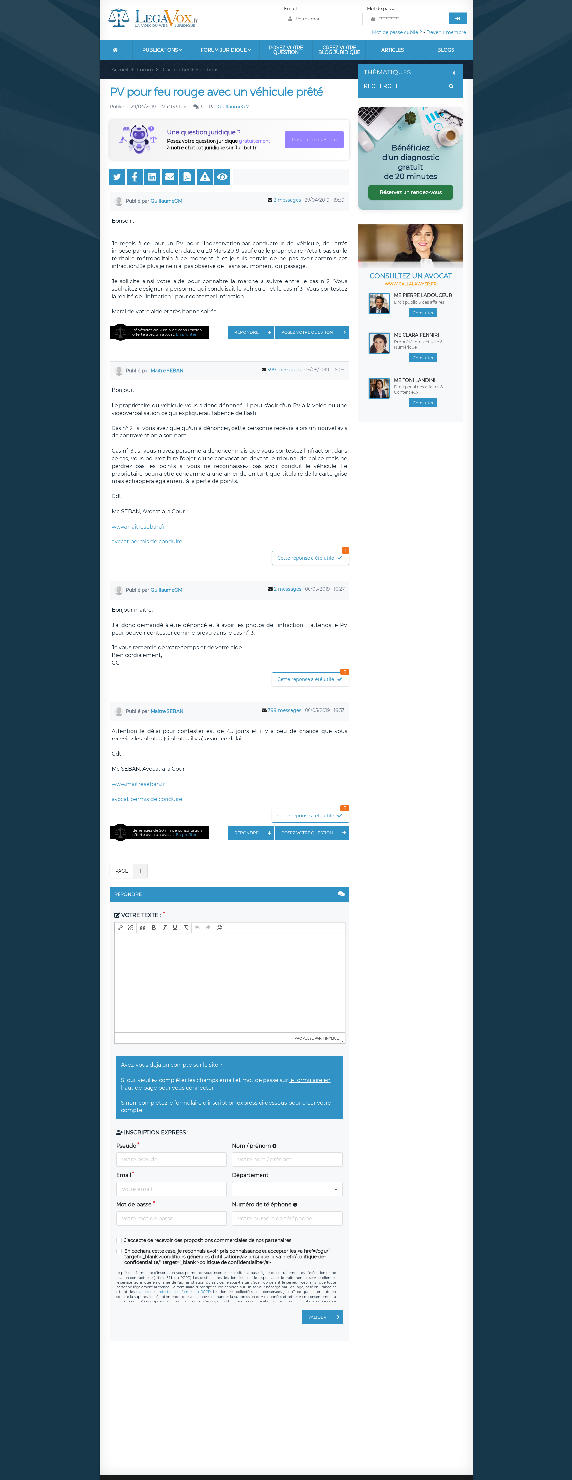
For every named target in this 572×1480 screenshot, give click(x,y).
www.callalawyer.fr (411, 283)
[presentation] (120, 928)
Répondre (246, 332)
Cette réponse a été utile (311, 556)
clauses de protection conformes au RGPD (173, 1292)
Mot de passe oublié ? (397, 32)
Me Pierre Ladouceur (423, 295)
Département (250, 1175)
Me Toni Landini (414, 380)
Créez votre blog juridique (339, 50)
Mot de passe (381, 8)
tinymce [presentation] (331, 1038)
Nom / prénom (252, 1146)
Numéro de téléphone (262, 1204)
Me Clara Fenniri (416, 335)
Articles (392, 50)
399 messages (284, 370)
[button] (120, 927)
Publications (160, 50)
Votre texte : (141, 915)
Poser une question (314, 140)
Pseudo (126, 1146)
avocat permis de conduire (147, 541)
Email (290, 8)
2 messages (287, 200)
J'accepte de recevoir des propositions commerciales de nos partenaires (207, 1240)
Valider (317, 1317)
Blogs (445, 50)
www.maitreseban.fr (138, 527)
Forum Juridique (224, 50)
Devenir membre (446, 32)
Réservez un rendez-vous (411, 192)
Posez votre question (286, 50)
